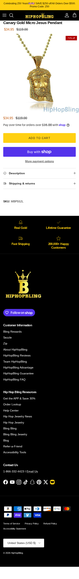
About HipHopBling (15, 349)
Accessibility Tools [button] (14, 452)
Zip (5, 343)
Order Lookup (12, 404)
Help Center (11, 410)
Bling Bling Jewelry (15, 434)
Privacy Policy (32, 523)
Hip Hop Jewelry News (17, 416)
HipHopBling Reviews (17, 355)
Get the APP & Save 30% (19, 398)
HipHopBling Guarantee (18, 373)
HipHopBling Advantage (18, 367)
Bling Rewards (12, 331)
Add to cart (39, 138)
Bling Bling (10, 428)
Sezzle (7, 337)
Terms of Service (11, 523)
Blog (6, 440)
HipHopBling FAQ (14, 379)
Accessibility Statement (14, 528)
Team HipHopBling (15, 361)
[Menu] (4, 15)
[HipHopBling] (39, 15)
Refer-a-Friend (12, 446)
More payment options (39, 161)
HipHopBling (17, 553)
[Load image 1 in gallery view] (39, 73)
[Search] (13, 15)
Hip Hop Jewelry (13, 422)
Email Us (32, 471)
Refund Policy (50, 523)
